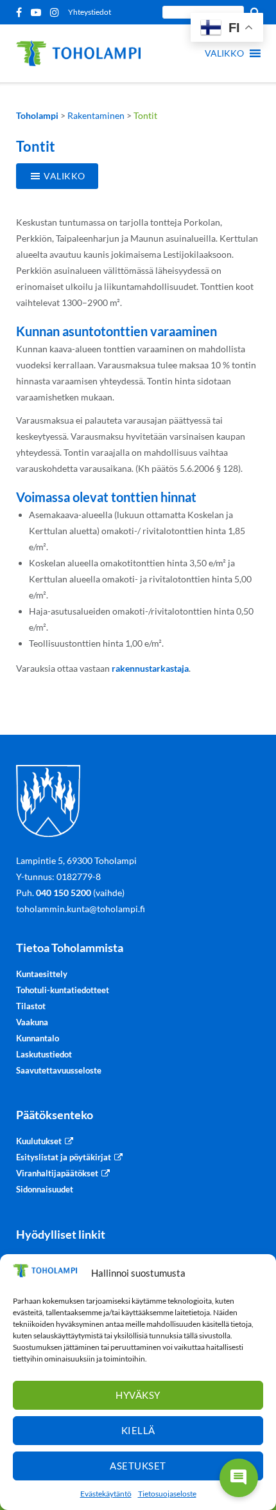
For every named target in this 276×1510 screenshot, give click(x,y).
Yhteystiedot (89, 12)
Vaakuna (32, 1022)
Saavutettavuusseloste (58, 1070)
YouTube (38, 12)
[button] (224, 53)
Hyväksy (138, 1395)
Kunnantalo (37, 1038)
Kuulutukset (39, 1141)
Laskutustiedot (44, 1054)
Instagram (57, 12)
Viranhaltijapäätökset (57, 1173)
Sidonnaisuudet (44, 1189)
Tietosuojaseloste (167, 1493)
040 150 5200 (63, 892)
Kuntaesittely (41, 974)
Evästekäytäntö (106, 1493)
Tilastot (31, 1006)
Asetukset (138, 1465)
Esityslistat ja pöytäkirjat (63, 1157)
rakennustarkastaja (150, 668)
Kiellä (138, 1430)
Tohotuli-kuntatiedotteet (62, 990)
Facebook (21, 12)
